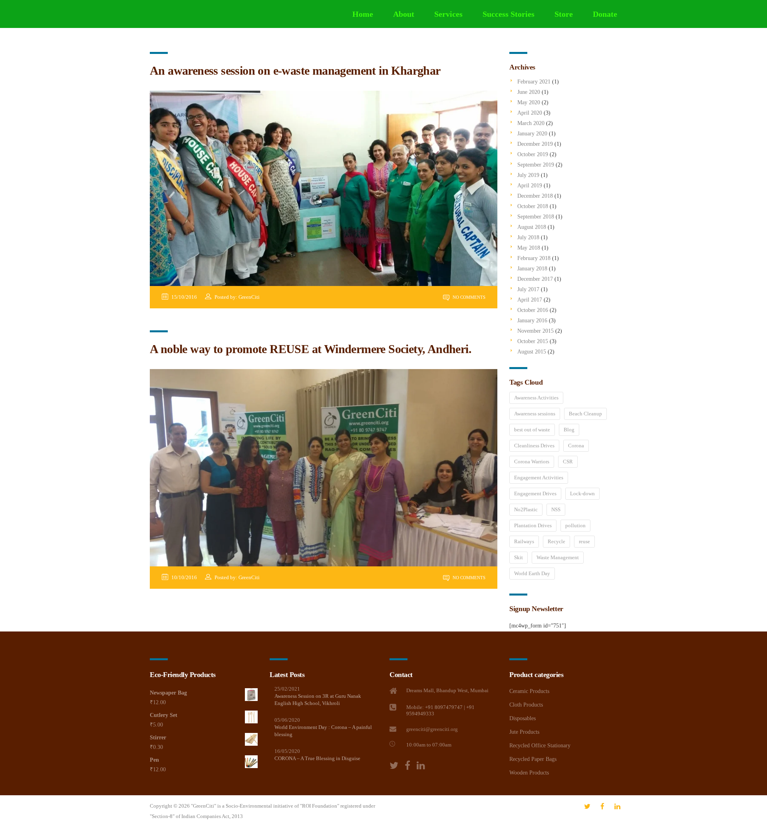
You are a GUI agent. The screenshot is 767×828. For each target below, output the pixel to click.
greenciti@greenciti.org (432, 729)
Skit (518, 557)
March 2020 (530, 123)
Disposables (522, 718)
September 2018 (535, 217)
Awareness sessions (534, 414)
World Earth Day (532, 573)
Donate (605, 14)
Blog (569, 430)
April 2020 (529, 113)
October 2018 (532, 206)
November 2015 (535, 331)
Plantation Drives (533, 525)
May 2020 (528, 102)
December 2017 (535, 279)
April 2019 (529, 186)
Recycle (556, 541)
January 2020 (532, 134)
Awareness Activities (536, 398)
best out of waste (532, 430)
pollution (575, 525)
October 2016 (532, 310)
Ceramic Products (529, 691)
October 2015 (532, 341)
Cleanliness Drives (534, 446)
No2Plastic (526, 509)
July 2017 (528, 289)
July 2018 (528, 237)
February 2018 (533, 258)
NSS (555, 509)
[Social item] (393, 766)
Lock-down (582, 493)
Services (448, 14)
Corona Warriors (531, 462)
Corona (576, 446)
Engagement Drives (535, 493)
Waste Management (558, 557)
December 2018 (535, 196)
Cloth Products (526, 705)
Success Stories (509, 14)
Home (362, 14)
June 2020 (528, 92)
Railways (524, 541)
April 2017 (529, 300)
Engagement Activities (538, 478)
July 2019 (528, 175)
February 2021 (533, 82)
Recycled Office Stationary (539, 746)
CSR (568, 462)
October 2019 (532, 154)
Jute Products (524, 732)
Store (563, 14)
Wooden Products (529, 773)
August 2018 (531, 227)
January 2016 (532, 321)
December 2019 (535, 144)
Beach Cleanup (585, 414)
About (403, 14)
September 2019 (535, 165)
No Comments (468, 297)
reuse (584, 541)
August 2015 (531, 352)
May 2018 (528, 248)
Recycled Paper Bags (532, 759)
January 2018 (532, 269)
